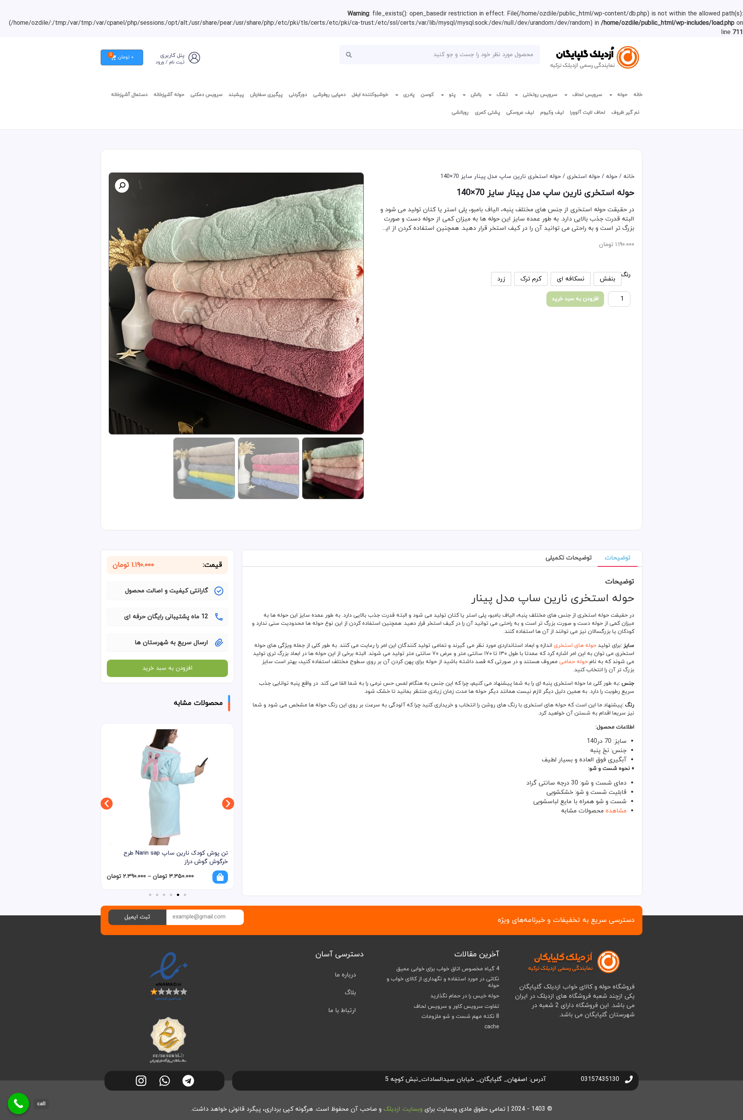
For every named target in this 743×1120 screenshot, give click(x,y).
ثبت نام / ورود (170, 62)
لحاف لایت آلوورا (587, 112)
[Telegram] (188, 1081)
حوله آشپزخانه (169, 94)
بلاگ (350, 992)
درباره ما (345, 975)
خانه (637, 94)
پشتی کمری (487, 112)
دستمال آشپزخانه (129, 94)
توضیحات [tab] (617, 558)
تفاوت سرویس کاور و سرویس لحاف (456, 1006)
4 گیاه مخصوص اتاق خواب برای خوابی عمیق (447, 969)
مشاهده (616, 811)
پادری (408, 94)
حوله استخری (583, 177)
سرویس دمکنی (206, 94)
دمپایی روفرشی (329, 94)
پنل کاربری (172, 55)
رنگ (625, 275)
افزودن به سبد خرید (575, 299)
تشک (502, 94)
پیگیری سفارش (266, 94)
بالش (476, 94)
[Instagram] (141, 1081)
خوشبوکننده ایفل (370, 94)
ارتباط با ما (342, 1010)
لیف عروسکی (520, 112)
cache (491, 1027)
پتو (452, 94)
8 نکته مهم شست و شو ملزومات (460, 1016)
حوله (622, 94)
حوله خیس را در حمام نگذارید (464, 996)
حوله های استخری (575, 645)
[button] (122, 186)
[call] (18, 1103)
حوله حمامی (573, 661)
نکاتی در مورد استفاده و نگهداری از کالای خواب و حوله (443, 982)
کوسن (427, 94)
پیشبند (236, 94)
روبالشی (460, 112)
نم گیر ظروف (625, 112)
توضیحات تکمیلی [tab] (569, 558)
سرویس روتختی (540, 94)
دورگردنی (298, 94)
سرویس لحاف (587, 94)
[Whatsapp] (165, 1081)
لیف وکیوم (552, 112)
